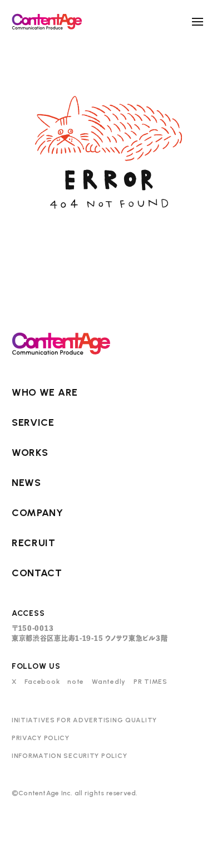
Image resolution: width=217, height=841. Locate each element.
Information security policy (69, 756)
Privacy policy (41, 738)
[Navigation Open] (197, 22)
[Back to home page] (61, 343)
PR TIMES (150, 682)
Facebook (42, 682)
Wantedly (109, 682)
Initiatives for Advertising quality (84, 720)
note (75, 682)
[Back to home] (47, 21)
